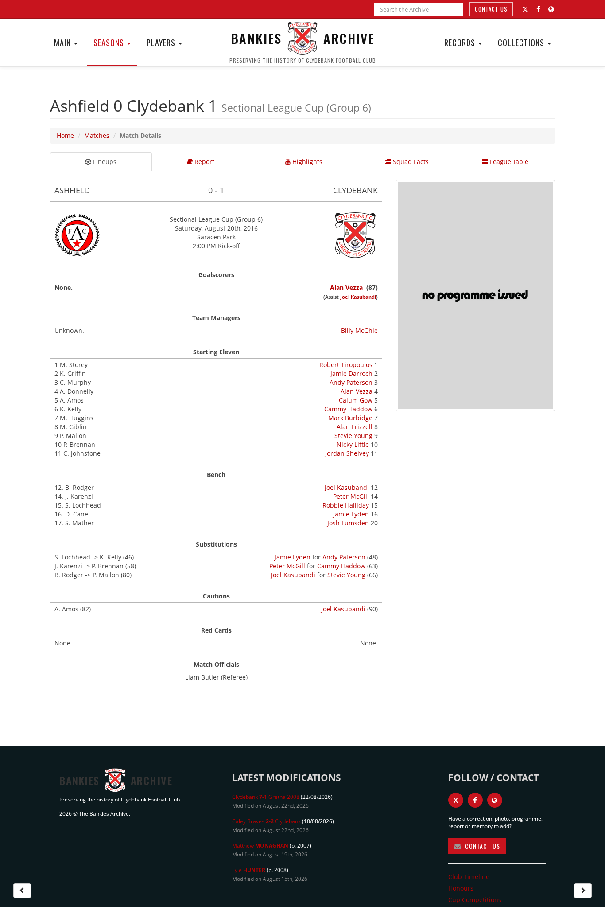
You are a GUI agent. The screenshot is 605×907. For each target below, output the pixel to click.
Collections (522, 42)
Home (65, 135)
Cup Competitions (474, 899)
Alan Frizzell (354, 426)
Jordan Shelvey (347, 453)
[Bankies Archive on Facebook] (538, 9)
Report (203, 161)
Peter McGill (351, 496)
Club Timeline (468, 876)
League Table (508, 161)
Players (162, 42)
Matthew (260, 845)
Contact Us (491, 8)
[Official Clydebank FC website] (494, 800)
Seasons (109, 42)
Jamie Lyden (351, 514)
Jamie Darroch (351, 373)
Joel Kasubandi (358, 296)
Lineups (103, 161)
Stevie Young (353, 435)
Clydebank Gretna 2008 (265, 797)
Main (63, 42)
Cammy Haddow (348, 409)
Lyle (248, 870)
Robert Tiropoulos (345, 364)
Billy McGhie (359, 330)
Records (460, 42)
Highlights (306, 161)
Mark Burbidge (350, 418)
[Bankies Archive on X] (525, 9)
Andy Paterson (351, 382)
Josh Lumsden (348, 523)
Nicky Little (353, 444)
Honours (460, 888)
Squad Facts (410, 161)
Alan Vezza (346, 287)
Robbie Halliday (345, 505)
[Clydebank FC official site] (551, 9)
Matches (96, 135)
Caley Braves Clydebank (266, 821)
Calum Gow (355, 400)
